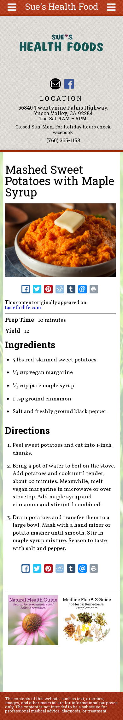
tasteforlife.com (23, 307)
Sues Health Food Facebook (68, 83)
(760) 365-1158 (63, 140)
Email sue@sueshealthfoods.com (55, 83)
